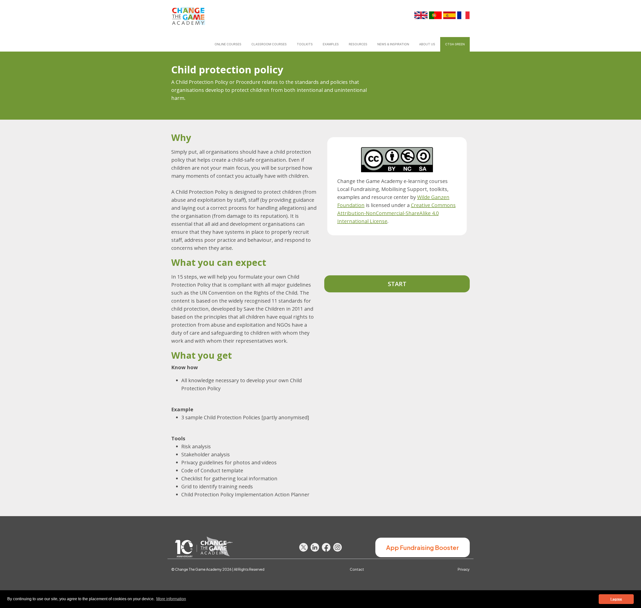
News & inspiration (393, 44)
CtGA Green (455, 44)
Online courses (228, 44)
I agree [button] (616, 599)
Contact (357, 569)
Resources (358, 44)
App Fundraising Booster (422, 547)
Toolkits (305, 44)
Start (397, 284)
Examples (331, 44)
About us (427, 44)
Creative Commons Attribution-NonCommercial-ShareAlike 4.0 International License (396, 213)
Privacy (464, 569)
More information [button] (171, 599)
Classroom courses (269, 44)
